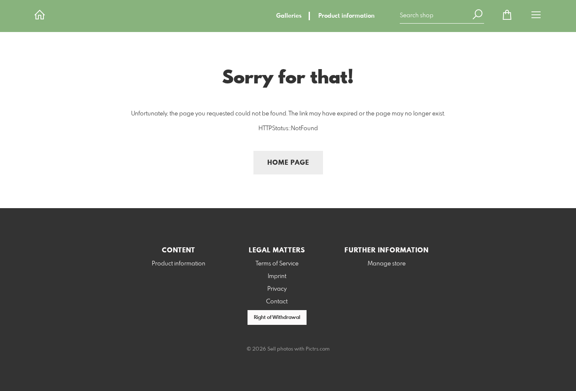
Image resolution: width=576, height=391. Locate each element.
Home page (288, 162)
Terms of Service (277, 264)
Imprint (277, 276)
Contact (277, 302)
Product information (346, 16)
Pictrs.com (318, 349)
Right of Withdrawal (277, 317)
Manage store (387, 264)
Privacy (277, 289)
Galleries (288, 16)
